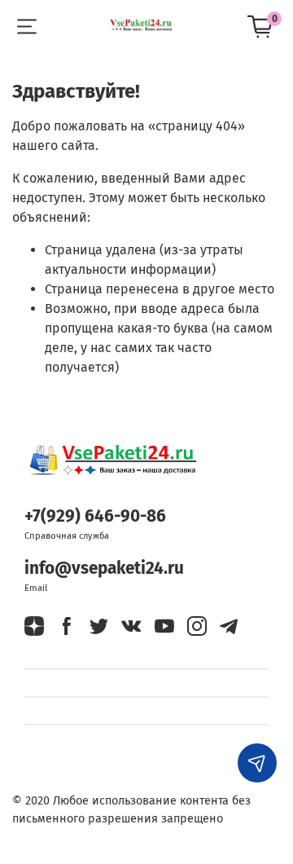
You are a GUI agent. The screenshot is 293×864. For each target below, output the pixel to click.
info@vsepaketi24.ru (104, 568)
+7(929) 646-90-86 (95, 516)
